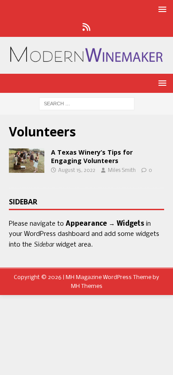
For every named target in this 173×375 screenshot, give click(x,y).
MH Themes (86, 286)
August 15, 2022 (76, 170)
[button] (161, 9)
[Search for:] (86, 104)
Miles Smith (122, 170)
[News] (86, 28)
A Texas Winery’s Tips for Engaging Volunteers (92, 156)
